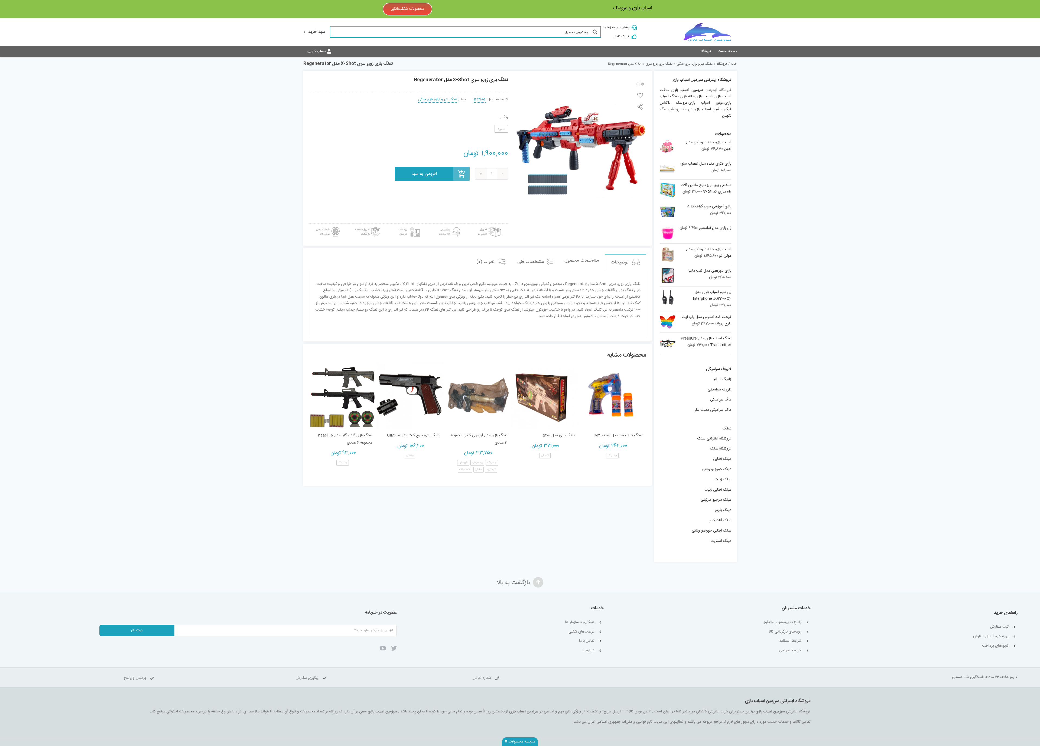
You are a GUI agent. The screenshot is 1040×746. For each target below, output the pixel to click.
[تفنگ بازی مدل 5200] (545, 395)
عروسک (682, 103)
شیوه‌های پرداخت (995, 646)
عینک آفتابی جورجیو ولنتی (711, 530)
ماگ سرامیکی (720, 399)
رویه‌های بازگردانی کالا (785, 632)
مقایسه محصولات (521, 741)
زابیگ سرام (722, 379)
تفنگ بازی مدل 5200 (559, 435)
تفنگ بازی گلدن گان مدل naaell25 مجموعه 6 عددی (345, 439)
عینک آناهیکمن (719, 520)
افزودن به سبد (424, 174)
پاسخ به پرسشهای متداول (782, 622)
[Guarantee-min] (327, 225)
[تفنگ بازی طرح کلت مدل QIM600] (410, 395)
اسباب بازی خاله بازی (696, 96)
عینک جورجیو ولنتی (716, 469)
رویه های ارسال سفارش (991, 636)
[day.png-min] (368, 225)
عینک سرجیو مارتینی (716, 500)
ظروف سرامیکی (719, 389)
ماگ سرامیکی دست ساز (713, 410)
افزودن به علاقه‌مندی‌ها (640, 95)
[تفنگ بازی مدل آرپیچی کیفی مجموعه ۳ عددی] (477, 395)
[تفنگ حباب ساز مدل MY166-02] (612, 395)
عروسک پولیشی (680, 109)
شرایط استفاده (790, 641)
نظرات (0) (486, 262)
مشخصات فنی (531, 262)
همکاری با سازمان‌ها (579, 622)
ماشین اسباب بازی (708, 109)
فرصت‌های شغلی (581, 632)
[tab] (625, 262)
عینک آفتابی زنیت (717, 490)
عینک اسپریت (720, 541)
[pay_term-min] (408, 225)
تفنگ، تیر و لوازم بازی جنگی (437, 99)
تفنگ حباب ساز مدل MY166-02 (618, 435)
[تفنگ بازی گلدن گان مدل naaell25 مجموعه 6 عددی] (342, 395)
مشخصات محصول (581, 260)
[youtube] (383, 648)
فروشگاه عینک (720, 448)
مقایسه (640, 84)
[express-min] (489, 225)
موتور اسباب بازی (706, 103)
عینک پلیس (722, 510)
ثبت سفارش (999, 627)
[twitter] (394, 648)
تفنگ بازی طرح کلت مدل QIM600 (413, 435)
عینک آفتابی (722, 459)
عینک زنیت (722, 479)
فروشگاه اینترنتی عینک (714, 438)
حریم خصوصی (790, 650)
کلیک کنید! (621, 37)
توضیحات (620, 262)
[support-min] (448, 225)
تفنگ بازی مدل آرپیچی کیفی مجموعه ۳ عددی (478, 439)
